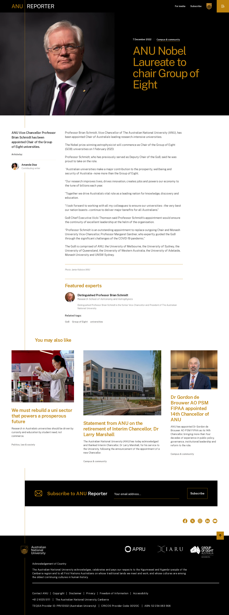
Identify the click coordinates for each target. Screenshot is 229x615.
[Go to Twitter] (192, 520)
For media (180, 6)
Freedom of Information (114, 593)
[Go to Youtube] (214, 520)
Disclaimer (75, 593)
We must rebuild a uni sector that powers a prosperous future (42, 415)
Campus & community (168, 39)
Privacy (90, 593)
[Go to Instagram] (200, 520)
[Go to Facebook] (185, 520)
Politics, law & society (23, 444)
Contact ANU (40, 593)
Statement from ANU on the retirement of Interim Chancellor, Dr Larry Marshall (121, 428)
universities (96, 322)
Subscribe (195, 6)
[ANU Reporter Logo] (33, 6)
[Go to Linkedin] (207, 520)
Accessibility (140, 593)
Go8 (67, 322)
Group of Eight (80, 322)
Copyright (58, 593)
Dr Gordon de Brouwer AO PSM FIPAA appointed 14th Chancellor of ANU (190, 408)
